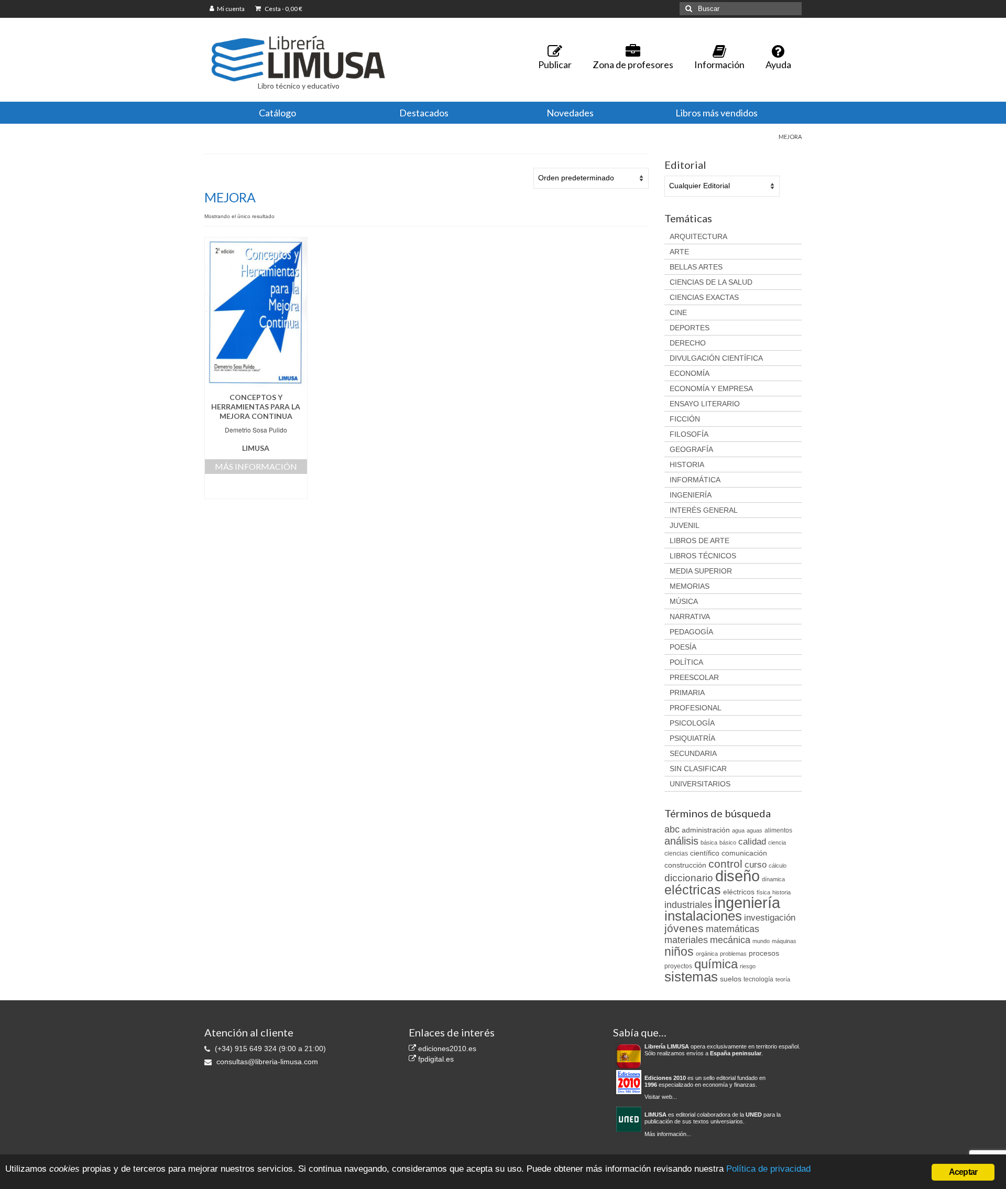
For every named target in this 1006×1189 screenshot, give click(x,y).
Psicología (692, 723)
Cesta (283, 9)
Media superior (701, 571)
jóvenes (684, 928)
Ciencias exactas (704, 297)
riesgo (748, 966)
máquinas (784, 941)
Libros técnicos (703, 556)
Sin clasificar (698, 768)
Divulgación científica (716, 358)
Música (684, 601)
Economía (689, 373)
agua (738, 830)
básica (709, 842)
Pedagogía (691, 632)
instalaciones (703, 916)
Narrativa (690, 616)
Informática (695, 479)
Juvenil (684, 525)
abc (672, 829)
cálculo (777, 865)
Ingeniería (691, 495)
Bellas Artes (696, 267)
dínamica (773, 879)
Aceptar (963, 1172)
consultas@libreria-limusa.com (266, 1061)
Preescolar (694, 677)
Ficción (685, 419)
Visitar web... (660, 1097)
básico (727, 842)
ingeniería (747, 902)
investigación (769, 918)
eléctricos (738, 892)
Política (686, 662)
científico (704, 853)
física (763, 892)
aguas (754, 830)
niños (679, 951)
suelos (730, 979)
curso (756, 865)
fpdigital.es (435, 1059)
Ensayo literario (705, 403)
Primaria (687, 692)
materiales (686, 940)
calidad (752, 842)
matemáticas (732, 929)
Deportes (689, 327)
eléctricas (692, 889)
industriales (688, 905)
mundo (761, 941)
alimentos (778, 830)
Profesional (695, 708)
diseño (737, 875)
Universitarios (700, 784)
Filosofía (689, 434)
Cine (678, 312)
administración (706, 830)
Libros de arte (699, 540)
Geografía (691, 449)
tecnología (758, 979)
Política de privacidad (768, 1169)
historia (781, 892)
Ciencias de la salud (711, 282)
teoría (782, 979)
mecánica (730, 940)
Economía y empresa (711, 388)
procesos (764, 953)
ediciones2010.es (446, 1048)
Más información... (667, 1134)
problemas (733, 953)
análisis (681, 841)
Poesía (683, 647)
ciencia (777, 842)
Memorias (689, 586)
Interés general (704, 510)
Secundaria (693, 753)
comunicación (744, 853)
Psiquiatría (692, 738)
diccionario (688, 877)
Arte (679, 251)
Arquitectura (698, 236)
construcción (685, 865)
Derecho (688, 343)
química (716, 964)
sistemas (691, 977)
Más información (256, 466)
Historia (687, 464)
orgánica (707, 953)
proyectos (678, 966)
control (725, 864)
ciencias (676, 853)
